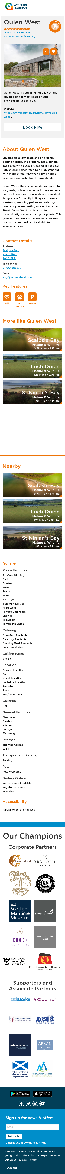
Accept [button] (12, 1168)
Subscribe (14, 1136)
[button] (23, 81)
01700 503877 (12, 268)
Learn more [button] (29, 1160)
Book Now (32, 127)
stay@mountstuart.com (17, 277)
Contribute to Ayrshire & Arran (26, 1143)
